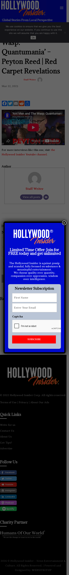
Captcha (17, 316)
